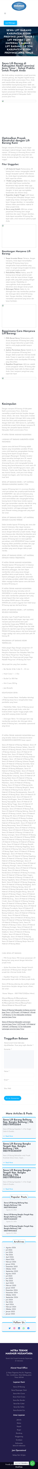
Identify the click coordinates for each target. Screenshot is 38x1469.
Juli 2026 (9, 1250)
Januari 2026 (10, 1264)
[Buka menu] (5, 13)
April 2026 (10, 1257)
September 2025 (12, 1271)
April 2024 (10, 1304)
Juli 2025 (9, 1276)
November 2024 (12, 1292)
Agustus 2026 (11, 1247)
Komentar (8, 1049)
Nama (7, 1071)
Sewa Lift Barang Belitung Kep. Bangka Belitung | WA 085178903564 (16, 1205)
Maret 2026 (10, 1259)
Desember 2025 (12, 1266)
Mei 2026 (9, 1254)
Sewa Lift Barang (19, 1387)
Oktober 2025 (11, 1269)
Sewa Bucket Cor (19, 1410)
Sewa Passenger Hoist (19, 1390)
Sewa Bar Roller (19, 1407)
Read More (10, 1136)
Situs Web (7, 1088)
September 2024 (12, 1297)
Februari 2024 (11, 1307)
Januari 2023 (10, 1311)
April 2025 (10, 1283)
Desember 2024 (12, 1290)
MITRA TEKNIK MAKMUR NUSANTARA (19, 1352)
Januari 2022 (10, 1314)
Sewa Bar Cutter (19, 1403)
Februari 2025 (11, 1285)
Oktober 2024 (11, 1295)
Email (6, 1080)
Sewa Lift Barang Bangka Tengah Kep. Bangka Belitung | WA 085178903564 (19, 1228)
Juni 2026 (9, 1252)
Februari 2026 (11, 1262)
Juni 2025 (9, 1278)
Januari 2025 (10, 1288)
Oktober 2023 (11, 1309)
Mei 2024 (9, 1302)
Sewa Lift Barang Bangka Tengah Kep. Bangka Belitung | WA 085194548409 (19, 1216)
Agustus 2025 (11, 1273)
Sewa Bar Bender (19, 1400)
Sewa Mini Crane (19, 1393)
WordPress (18, 1467)
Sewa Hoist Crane (19, 1397)
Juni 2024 (9, 1299)
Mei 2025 (9, 1280)
